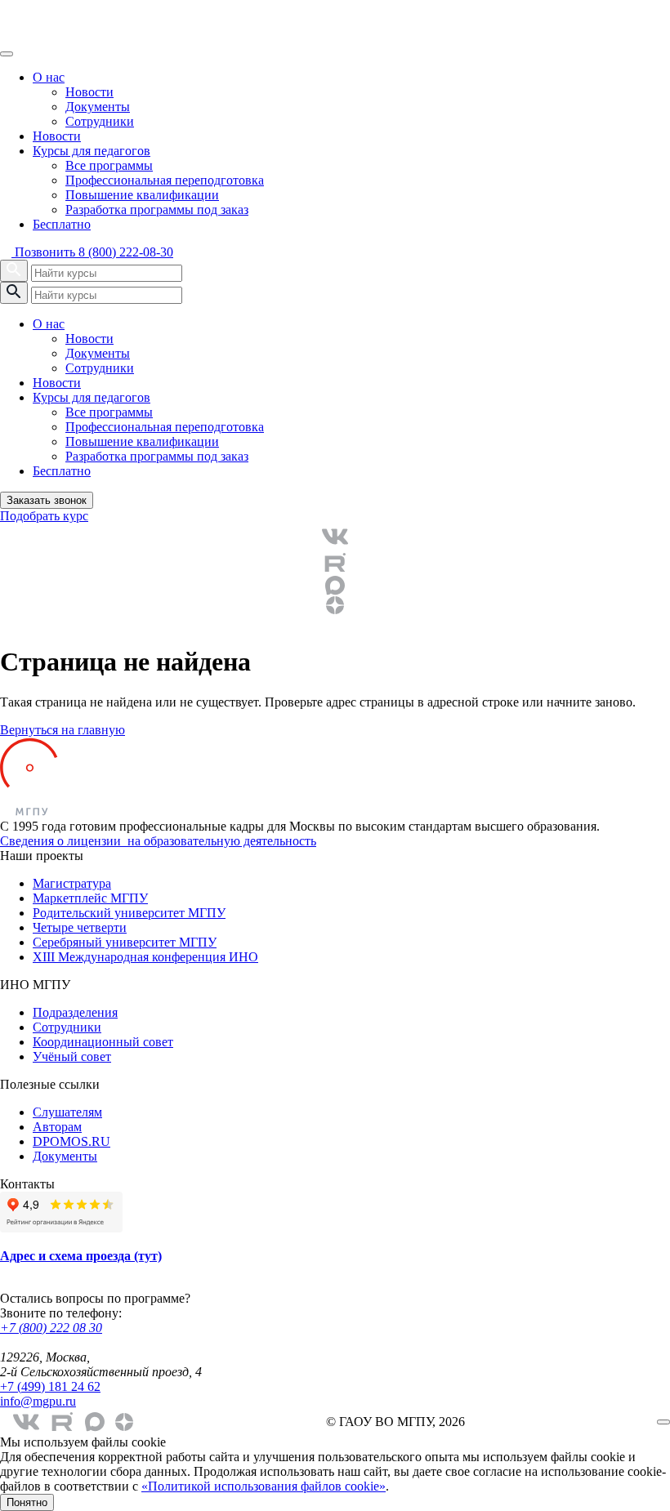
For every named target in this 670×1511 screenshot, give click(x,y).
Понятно (27, 1502)
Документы (97, 107)
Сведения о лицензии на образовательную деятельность (158, 841)
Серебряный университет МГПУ (125, 942)
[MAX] (335, 585)
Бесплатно (62, 224)
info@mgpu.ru (38, 1401)
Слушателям (67, 1112)
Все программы (109, 165)
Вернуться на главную (62, 730)
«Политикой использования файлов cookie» (263, 1486)
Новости (89, 92)
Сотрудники (99, 121)
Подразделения (75, 1012)
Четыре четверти (80, 927)
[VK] (335, 537)
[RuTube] (335, 563)
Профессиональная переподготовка (164, 180)
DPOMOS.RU (71, 1141)
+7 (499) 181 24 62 (50, 1386)
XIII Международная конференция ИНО (145, 957)
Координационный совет (103, 1042)
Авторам (57, 1127)
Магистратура (72, 883)
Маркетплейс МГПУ (90, 898)
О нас (49, 77)
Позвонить (92, 252)
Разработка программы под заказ (156, 209)
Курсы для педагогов (91, 151)
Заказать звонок (47, 500)
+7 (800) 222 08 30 (51, 1328)
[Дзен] (335, 605)
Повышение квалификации (142, 195)
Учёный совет (72, 1056)
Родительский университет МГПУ (129, 913)
